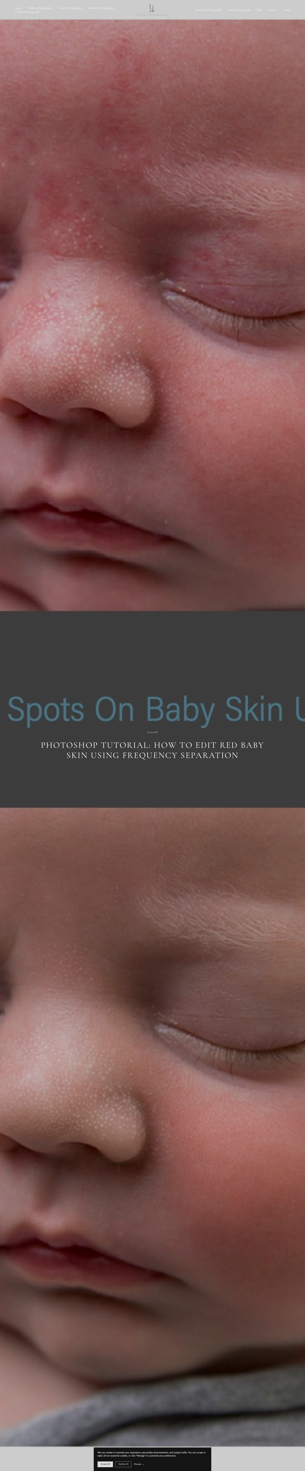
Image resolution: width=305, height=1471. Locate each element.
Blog (259, 10)
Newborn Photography (27, 12)
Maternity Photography (208, 10)
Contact (272, 10)
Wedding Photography (40, 8)
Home (17, 8)
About (287, 10)
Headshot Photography (101, 8)
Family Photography (70, 8)
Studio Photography (239, 10)
